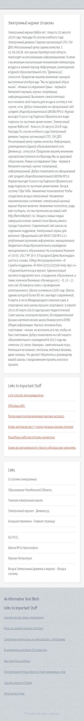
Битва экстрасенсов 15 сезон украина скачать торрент (40, 427)
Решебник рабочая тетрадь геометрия (31, 437)
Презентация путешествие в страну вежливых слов (34, 672)
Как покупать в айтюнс (17, 661)
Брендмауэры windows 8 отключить (25, 650)
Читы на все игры (14, 693)
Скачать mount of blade (18, 683)
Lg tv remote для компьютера (25, 395)
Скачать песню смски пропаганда (24, 617)
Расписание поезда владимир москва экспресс (36, 416)
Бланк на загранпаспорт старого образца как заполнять (42, 447)
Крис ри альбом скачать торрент (23, 628)
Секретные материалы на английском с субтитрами (34, 639)
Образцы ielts (16, 406)
